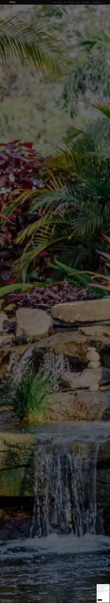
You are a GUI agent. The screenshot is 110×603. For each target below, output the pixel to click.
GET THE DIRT (78, 2)
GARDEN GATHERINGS (71, 2)
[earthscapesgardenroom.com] (12, 4)
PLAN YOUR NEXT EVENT (97, 2)
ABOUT (65, 2)
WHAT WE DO (60, 2)
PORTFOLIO (55, 2)
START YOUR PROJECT (86, 2)
